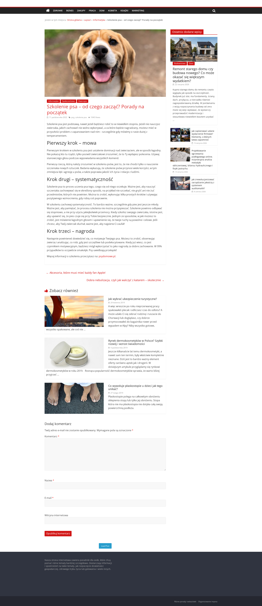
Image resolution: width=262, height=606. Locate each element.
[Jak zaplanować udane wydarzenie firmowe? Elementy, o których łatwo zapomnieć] (180, 129)
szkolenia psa (81, 117)
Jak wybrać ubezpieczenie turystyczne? (132, 299)
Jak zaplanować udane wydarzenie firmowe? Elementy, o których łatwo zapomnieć (203, 135)
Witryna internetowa (56, 515)
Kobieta (112, 10)
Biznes (70, 10)
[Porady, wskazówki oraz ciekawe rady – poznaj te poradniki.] (48, 10)
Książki (124, 10)
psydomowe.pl (107, 256)
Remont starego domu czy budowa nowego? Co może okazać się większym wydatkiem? (193, 74)
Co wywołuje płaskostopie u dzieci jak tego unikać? (135, 387)
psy (72, 117)
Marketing (138, 10)
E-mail (49, 498)
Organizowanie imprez (207, 601)
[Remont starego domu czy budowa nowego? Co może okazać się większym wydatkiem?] (193, 38)
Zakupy (81, 10)
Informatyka (99, 19)
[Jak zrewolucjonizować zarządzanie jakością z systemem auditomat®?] (180, 178)
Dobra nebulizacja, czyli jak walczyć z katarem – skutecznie (125, 280)
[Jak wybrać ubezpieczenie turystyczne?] (74, 297)
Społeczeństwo (68, 101)
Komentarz (52, 436)
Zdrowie (58, 10)
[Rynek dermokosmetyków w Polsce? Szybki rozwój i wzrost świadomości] (74, 339)
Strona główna (74, 19)
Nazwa (49, 480)
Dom (101, 10)
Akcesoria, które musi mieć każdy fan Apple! (76, 272)
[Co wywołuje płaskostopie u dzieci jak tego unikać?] (74, 384)
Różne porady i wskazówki (185, 601)
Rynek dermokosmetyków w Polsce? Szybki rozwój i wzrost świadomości (135, 342)
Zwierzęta (82, 101)
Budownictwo (179, 63)
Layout (87, 19)
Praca (92, 10)
